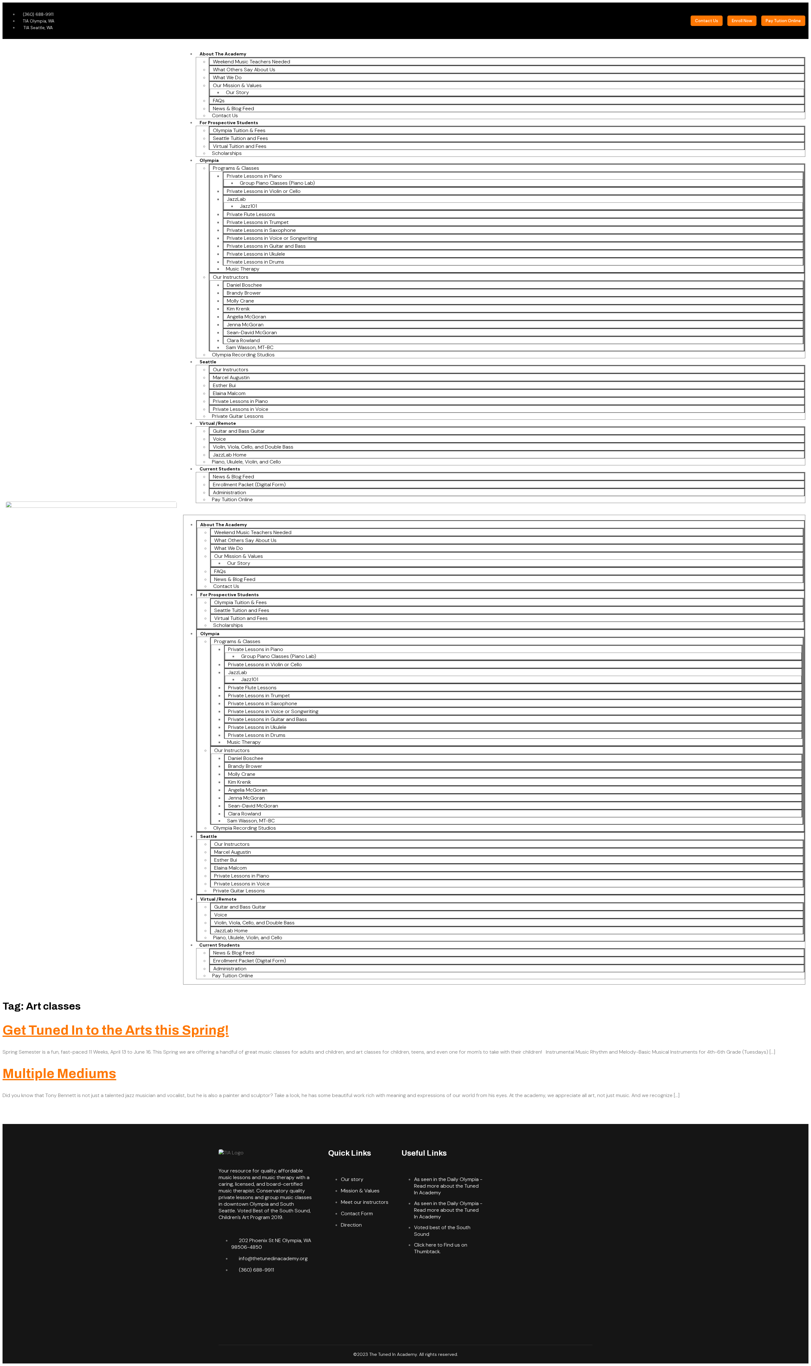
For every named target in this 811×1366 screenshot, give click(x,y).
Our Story (237, 92)
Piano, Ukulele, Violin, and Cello (246, 461)
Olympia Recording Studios (243, 354)
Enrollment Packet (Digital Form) (249, 484)
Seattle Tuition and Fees (240, 138)
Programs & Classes (236, 168)
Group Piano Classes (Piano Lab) (277, 183)
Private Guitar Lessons (238, 416)
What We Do (227, 77)
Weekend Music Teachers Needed (251, 61)
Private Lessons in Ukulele (256, 254)
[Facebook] (264, 1292)
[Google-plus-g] (245, 1292)
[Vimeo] (226, 1310)
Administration (229, 492)
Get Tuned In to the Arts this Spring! (116, 1030)
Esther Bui (224, 385)
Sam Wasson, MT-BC (249, 347)
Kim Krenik (238, 308)
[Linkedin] (283, 1292)
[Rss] (301, 1292)
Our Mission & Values (237, 85)
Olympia (209, 160)
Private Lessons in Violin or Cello (264, 191)
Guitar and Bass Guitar (239, 431)
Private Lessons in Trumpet (258, 222)
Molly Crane (240, 300)
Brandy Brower (244, 293)
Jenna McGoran (245, 324)
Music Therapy (242, 268)
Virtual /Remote (218, 423)
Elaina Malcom (229, 393)
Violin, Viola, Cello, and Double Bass (253, 447)
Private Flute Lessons (251, 214)
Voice (219, 439)
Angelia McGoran (246, 316)
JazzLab (236, 199)
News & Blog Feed (233, 108)
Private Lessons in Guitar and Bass (266, 246)
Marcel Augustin (231, 377)
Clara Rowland (243, 340)
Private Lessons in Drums (255, 262)
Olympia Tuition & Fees (239, 130)
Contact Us (225, 115)
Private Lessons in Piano (254, 176)
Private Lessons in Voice (240, 409)
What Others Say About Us (244, 69)
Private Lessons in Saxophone (261, 230)
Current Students (220, 469)
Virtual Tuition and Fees (239, 146)
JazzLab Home (229, 454)
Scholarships (227, 153)
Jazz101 (248, 206)
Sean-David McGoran (252, 332)
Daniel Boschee (244, 285)
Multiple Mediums (59, 1073)
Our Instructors (230, 277)
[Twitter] (226, 1292)
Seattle (208, 362)
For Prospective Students (229, 122)
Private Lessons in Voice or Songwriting (272, 238)
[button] (494, 511)
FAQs (219, 100)
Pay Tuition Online (232, 499)
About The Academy (223, 54)
